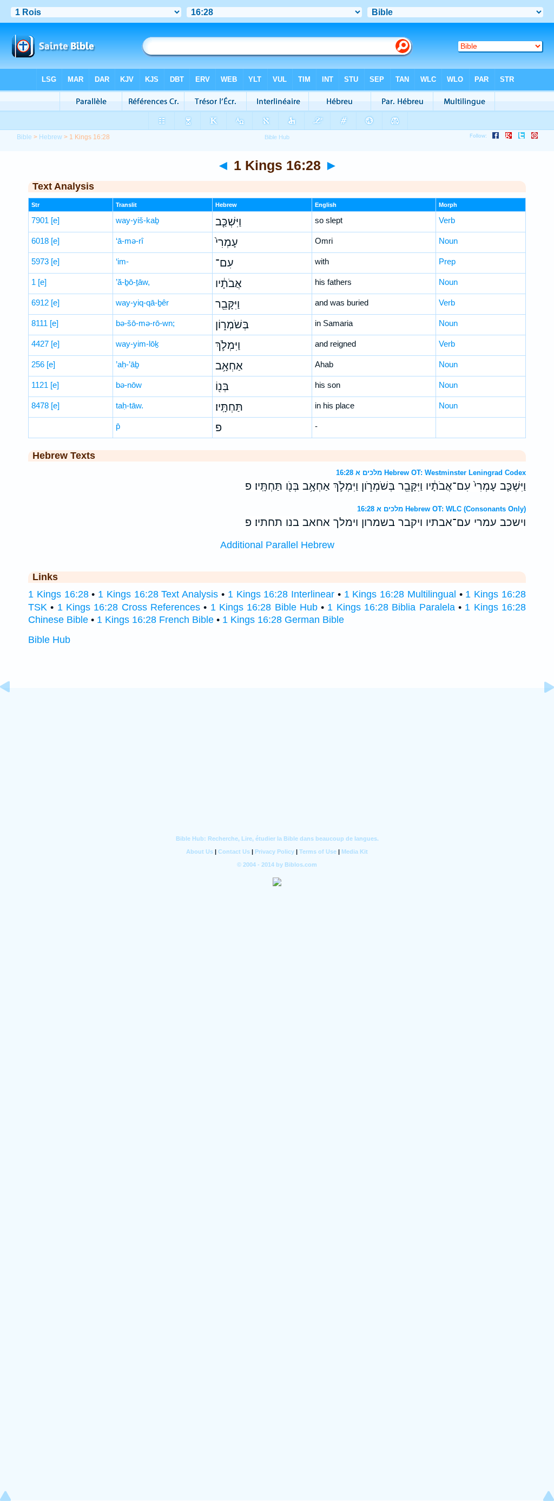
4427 (40, 343)
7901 (40, 220)
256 (37, 364)
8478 (40, 405)
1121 (39, 384)
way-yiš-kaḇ (137, 220)
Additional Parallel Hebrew (277, 545)
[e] (55, 220)
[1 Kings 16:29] (540, 711)
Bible (24, 137)
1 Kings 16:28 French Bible (155, 619)
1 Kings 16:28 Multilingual (400, 594)
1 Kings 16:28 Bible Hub (264, 607)
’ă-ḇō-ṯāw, (133, 282)
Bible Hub (49, 639)
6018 (40, 240)
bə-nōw (129, 384)
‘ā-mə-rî (129, 240)
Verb (447, 220)
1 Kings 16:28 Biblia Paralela (390, 607)
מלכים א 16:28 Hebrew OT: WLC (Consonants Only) (441, 509)
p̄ (118, 426)
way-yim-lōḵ (137, 343)
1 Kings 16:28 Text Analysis (158, 594)
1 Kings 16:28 (58, 594)
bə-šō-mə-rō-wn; (145, 323)
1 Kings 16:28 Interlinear (281, 594)
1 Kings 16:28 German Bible (283, 619)
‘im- (122, 261)
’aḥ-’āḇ (127, 364)
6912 (40, 302)
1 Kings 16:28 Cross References (128, 607)
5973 (40, 261)
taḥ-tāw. (129, 405)
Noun (448, 240)
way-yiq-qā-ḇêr (142, 302)
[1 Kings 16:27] (13, 711)
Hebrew (50, 137)
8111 (39, 323)
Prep (447, 261)
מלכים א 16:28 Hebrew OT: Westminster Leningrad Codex (431, 473)
